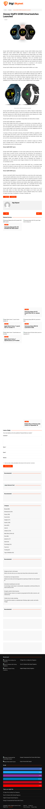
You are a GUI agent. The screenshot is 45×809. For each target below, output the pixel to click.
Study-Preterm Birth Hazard (26, 761)
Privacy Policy (34, 807)
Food (5, 517)
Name (4, 447)
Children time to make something (11, 598)
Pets (5, 536)
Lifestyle (6, 530)
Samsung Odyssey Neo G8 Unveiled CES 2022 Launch (11, 227)
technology (13, 196)
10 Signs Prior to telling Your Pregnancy (28, 660)
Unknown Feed (10, 485)
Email (4, 452)
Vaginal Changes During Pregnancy (27, 668)
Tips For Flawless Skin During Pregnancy (28, 664)
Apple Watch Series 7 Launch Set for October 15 (12, 326)
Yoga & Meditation (8, 552)
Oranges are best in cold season (11, 571)
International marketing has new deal (12, 584)
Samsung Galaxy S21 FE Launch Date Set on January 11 (32, 313)
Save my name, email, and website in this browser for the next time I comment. (20, 462)
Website (4, 457)
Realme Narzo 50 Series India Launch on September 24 (32, 424)
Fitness (5, 514)
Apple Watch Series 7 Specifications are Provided (11, 339)
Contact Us (30, 805)
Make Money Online (8, 533)
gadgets (6, 196)
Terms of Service (26, 807)
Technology (6, 544)
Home (5, 525)
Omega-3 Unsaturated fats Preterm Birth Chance (30, 757)
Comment (5, 435)
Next (38, 213)
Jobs (5, 528)
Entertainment (7, 511)
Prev (7, 213)
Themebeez (10, 806)
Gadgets (5, 19)
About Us (25, 805)
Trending (6, 549)
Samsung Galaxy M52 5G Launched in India (31, 326)
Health (5, 522)
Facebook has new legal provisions (11, 576)
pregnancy (6, 538)
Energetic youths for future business (11, 591)
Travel (5, 547)
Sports (5, 541)
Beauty (5, 508)
